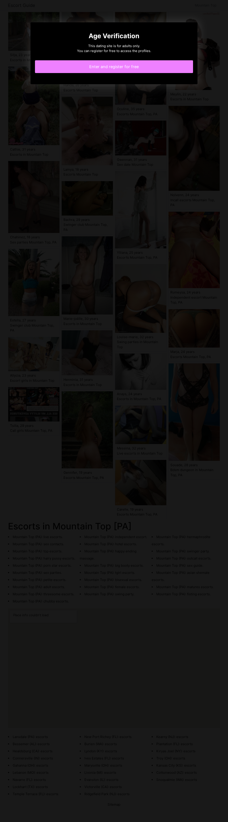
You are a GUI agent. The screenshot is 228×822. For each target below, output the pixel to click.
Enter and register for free (114, 66)
